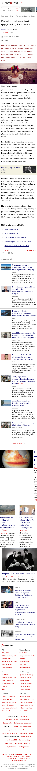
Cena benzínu (7, 723)
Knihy (14, 362)
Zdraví (14, 318)
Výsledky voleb (6, 658)
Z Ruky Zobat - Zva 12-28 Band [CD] (17, 237)
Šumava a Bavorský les (9, 702)
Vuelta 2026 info (25, 653)
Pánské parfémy (23, 747)
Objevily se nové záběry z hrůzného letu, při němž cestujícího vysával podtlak (27, 522)
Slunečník (18, 730)
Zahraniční (15, 296)
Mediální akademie (13, 756)
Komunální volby (7, 667)
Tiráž (31, 754)
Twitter (12, 754)
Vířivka (31, 733)
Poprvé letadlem (7, 699)
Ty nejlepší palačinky (26, 674)
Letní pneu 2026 (25, 696)
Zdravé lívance (24, 680)
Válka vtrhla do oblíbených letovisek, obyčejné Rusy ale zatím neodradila (7, 522)
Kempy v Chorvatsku (8, 696)
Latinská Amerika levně (9, 708)
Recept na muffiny (25, 677)
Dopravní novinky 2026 (27, 702)
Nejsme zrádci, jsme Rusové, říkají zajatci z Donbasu (23, 423)
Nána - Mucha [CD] (11, 233)
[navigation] (2, 3)
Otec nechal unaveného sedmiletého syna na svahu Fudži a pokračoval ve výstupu (23, 267)
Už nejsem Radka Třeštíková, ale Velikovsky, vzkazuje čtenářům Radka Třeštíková (23, 356)
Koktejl (14, 272)
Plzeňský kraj (16, 340)
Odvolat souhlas (23, 758)
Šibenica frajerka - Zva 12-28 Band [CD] (18, 241)
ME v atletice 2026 (8, 683)
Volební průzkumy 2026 (9, 656)
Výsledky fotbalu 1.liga (9, 677)
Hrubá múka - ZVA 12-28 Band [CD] (17, 246)
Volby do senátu (7, 664)
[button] (18, 73)
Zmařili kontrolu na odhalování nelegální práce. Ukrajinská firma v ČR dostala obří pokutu (24, 335)
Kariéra (26, 754)
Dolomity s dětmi (7, 711)
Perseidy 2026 (24, 719)
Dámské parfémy (24, 740)
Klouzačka (26, 730)
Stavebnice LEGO (11, 740)
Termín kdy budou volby (9, 661)
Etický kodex (25, 756)
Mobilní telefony (26, 736)
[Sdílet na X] (12, 253)
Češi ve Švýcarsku (8, 705)
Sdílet (13, 37)
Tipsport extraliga (7, 680)
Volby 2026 (5, 653)
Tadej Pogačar (24, 661)
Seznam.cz (25, 3)
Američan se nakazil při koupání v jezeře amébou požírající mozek (21, 403)
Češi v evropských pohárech (23, 723)
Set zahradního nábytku (9, 733)
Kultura (3, 172)
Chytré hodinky (11, 747)
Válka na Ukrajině (17, 427)
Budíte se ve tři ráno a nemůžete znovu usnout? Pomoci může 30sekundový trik (24, 313)
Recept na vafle (25, 686)
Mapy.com (23, 716)
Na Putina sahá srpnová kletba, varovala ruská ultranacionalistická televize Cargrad (23, 290)
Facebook (5, 754)
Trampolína (9, 730)
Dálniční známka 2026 (27, 699)
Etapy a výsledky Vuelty (27, 656)
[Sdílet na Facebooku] (9, 253)
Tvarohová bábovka (26, 683)
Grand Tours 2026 (25, 667)
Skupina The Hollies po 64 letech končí (18, 573)
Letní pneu (8, 743)
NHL (3, 689)
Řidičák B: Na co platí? (27, 705)
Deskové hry (18, 743)
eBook (6, 37)
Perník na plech (25, 689)
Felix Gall (23, 664)
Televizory (27, 743)
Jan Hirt (22, 658)
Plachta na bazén (25, 726)
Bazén (16, 726)
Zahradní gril (23, 733)
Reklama (19, 754)
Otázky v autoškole (26, 708)
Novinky (3, 30)
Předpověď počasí (12, 719)
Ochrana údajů (11, 758)
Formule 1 (5, 686)
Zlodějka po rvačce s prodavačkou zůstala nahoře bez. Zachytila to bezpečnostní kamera (23, 380)
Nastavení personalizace (18, 760)
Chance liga (5, 674)
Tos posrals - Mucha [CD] (13, 229)
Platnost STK (24, 711)
